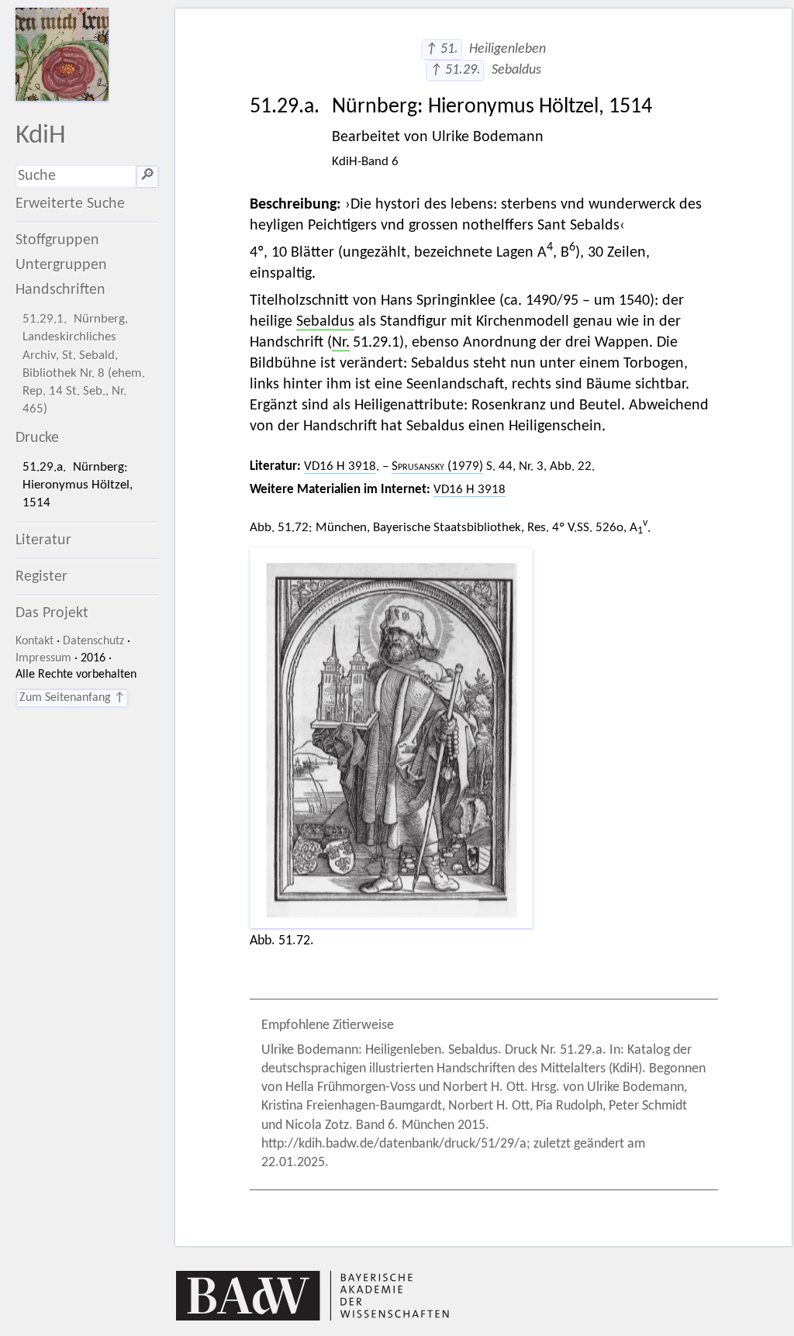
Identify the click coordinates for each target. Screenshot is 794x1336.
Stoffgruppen (57, 240)
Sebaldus (325, 322)
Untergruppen (61, 265)
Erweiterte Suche (70, 204)
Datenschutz (93, 641)
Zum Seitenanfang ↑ (72, 698)
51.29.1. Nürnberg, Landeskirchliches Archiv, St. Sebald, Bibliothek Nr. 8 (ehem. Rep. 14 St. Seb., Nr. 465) (83, 364)
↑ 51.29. (455, 70)
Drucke (37, 438)
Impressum (43, 658)
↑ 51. (441, 49)
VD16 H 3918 (340, 466)
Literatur (43, 540)
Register (41, 577)
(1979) (437, 466)
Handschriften (60, 290)
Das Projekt (52, 613)
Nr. (341, 342)
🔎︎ (147, 176)
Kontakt (35, 641)
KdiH (41, 136)
